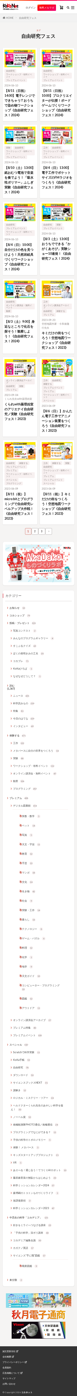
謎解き (19, 1090)
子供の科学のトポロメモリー (31, 1139)
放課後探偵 (21, 1200)
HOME (10, 17)
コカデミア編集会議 (27, 1240)
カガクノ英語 (23, 1247)
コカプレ (20, 660)
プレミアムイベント (15, 80)
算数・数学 (30, 816)
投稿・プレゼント (22, 623)
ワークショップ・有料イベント (19, 75)
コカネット (27, 1392)
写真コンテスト (24, 630)
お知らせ (17, 607)
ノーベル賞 (22, 1116)
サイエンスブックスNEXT (30, 1082)
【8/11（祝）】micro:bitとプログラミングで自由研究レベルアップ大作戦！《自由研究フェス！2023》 (18, 506)
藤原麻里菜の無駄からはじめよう (34, 1177)
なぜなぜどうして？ (26, 676)
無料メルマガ (46, 7)
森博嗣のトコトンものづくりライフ (35, 1192)
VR (17, 1162)
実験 (8, 147)
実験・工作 (31, 910)
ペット (28, 825)
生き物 (28, 891)
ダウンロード (23, 1075)
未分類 (15, 1279)
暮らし (28, 919)
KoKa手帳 (21, 1059)
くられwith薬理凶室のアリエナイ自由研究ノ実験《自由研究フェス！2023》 (18, 411)
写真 (27, 834)
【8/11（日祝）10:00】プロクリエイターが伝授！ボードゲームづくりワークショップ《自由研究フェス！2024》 (57, 103)
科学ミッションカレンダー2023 (33, 1208)
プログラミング (13, 483)
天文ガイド (31, 975)
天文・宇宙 (31, 844)
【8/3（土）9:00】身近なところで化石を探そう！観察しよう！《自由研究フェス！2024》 (19, 331)
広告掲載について (11, 1373)
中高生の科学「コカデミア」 (28, 1217)
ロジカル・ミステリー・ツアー (33, 1097)
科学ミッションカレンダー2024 (33, 1185)
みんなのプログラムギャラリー (33, 638)
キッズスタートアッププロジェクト (36, 1154)
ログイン (31, 7)
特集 (18, 710)
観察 (8, 311)
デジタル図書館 (25, 805)
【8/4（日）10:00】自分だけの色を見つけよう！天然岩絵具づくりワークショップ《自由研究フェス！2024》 (18, 257)
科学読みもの (23, 703)
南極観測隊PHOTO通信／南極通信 (35, 1124)
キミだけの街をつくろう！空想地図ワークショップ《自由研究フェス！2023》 (56, 340)
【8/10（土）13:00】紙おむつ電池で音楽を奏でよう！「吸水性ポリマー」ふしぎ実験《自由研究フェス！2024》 (19, 180)
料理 (27, 947)
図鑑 (27, 998)
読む (12, 685)
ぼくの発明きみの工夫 (28, 653)
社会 (27, 900)
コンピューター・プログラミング (41, 987)
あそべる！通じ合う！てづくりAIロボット (39, 1170)
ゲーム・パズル (33, 938)
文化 (27, 881)
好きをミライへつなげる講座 (32, 1225)
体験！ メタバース (25, 1147)
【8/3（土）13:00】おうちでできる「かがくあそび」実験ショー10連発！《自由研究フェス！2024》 (56, 248)
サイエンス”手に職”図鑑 (29, 1255)
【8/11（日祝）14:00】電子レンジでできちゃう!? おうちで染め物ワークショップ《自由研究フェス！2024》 (19, 103)
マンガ (28, 872)
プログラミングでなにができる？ (34, 1132)
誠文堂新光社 (9, 1351)
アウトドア (31, 1007)
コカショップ (19, 615)
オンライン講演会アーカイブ (56, 306)
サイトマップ (9, 1378)
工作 (45, 147)
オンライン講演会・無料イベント (19, 306)
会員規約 (7, 1368)
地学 (27, 966)
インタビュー (23, 726)
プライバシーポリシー (13, 1362)
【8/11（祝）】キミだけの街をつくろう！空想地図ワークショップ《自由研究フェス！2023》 (56, 503)
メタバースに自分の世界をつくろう (36, 750)
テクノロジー (32, 928)
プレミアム (48, 314)
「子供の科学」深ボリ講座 (31, 1232)
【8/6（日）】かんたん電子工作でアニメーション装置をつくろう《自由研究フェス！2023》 (57, 420)
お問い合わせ (9, 1384)
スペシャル (48, 400)
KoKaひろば (22, 668)
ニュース (21, 695)
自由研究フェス (28, 17)
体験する (60, 311)
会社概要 (7, 1357)
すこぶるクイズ (24, 645)
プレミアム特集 (24, 1027)
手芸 (27, 863)
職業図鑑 (29, 1265)
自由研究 (10, 70)
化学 (27, 957)
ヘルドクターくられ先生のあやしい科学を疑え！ (37, 1107)
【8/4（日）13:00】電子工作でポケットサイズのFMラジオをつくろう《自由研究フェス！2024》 (57, 177)
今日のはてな (23, 718)
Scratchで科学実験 (26, 1052)
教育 (27, 853)
